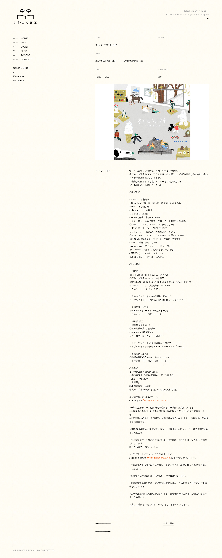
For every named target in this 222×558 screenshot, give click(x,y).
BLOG (20, 50)
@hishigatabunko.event (154, 400)
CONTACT (22, 59)
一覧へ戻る (168, 523)
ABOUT (21, 42)
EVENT (21, 46)
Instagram (18, 80)
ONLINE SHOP (21, 67)
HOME (20, 38)
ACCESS (21, 55)
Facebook (18, 76)
